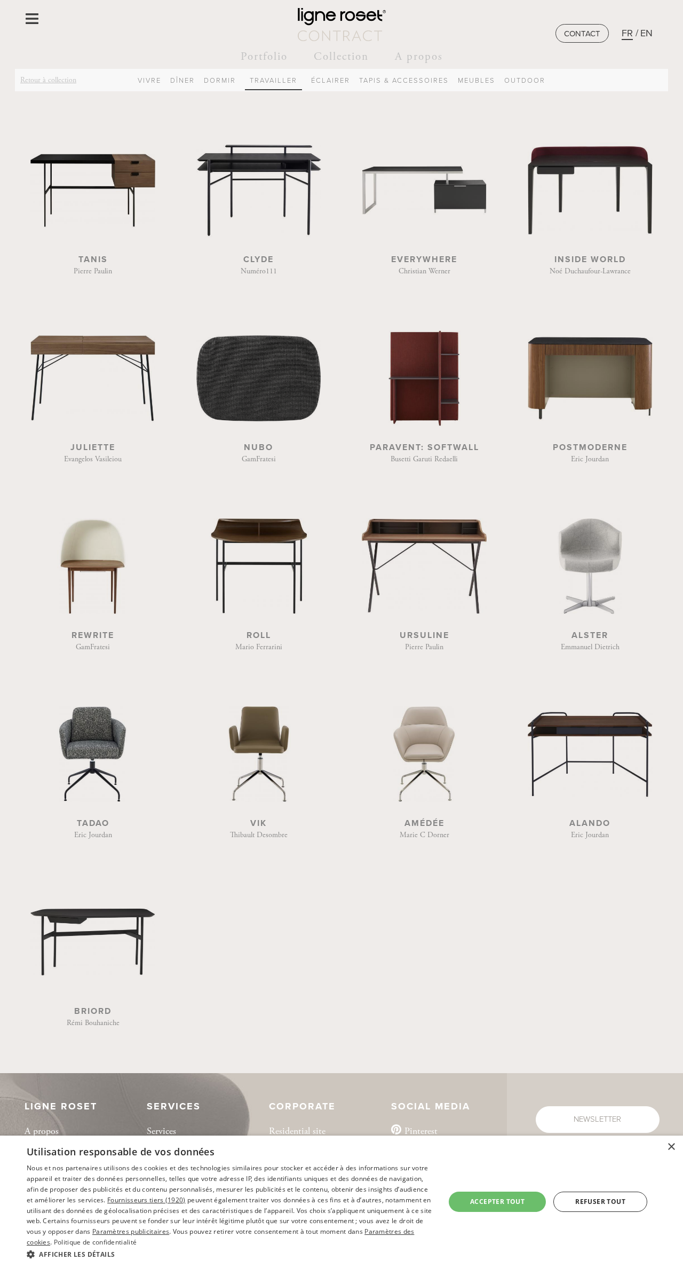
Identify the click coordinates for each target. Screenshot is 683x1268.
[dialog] (341, 1202)
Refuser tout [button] (600, 1201)
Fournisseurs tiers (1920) (146, 1199)
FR (627, 33)
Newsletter (597, 1119)
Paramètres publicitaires (130, 1231)
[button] (230, 1254)
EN (646, 33)
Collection (341, 57)
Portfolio (264, 57)
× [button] (671, 1147)
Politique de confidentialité (95, 1242)
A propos (419, 57)
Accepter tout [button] (497, 1201)
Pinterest (421, 1131)
